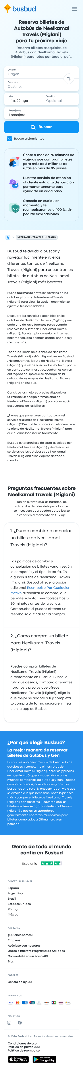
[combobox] (41, 72)
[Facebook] (20, 1022)
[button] (68, 78)
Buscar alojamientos (29, 138)
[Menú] (74, 9)
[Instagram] (10, 1022)
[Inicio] (7, 237)
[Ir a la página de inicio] (20, 8)
